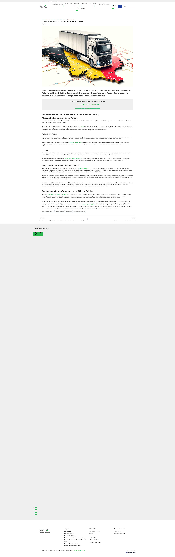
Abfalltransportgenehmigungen (79, 211)
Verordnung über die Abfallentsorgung (73, 158)
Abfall (65, 19)
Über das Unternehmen (104, 4)
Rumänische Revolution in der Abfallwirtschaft (124, 219)
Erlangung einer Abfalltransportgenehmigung (58, 194)
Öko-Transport (60, 19)
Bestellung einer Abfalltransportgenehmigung (74, 537)
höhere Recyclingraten (84, 168)
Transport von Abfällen (59, 211)
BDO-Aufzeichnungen (69, 533)
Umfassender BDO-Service (70, 535)
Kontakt (83, 8)
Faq (90, 535)
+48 (92, 104)
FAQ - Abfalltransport (95, 537)
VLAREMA (82, 126)
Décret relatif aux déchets (75, 142)
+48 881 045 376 (117, 531)
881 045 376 (96, 104)
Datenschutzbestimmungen (95, 542)
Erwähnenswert (71, 19)
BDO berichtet (67, 531)
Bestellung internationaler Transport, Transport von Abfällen (75, 540)
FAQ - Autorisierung (94, 539)
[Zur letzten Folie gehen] (35, 234)
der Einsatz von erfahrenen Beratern (91, 204)
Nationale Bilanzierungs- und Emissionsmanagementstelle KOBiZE (72, 544)
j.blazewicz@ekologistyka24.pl (83, 108)
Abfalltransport (69, 211)
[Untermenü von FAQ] (77, 10)
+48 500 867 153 (95, 108)
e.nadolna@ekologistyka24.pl (83, 104)
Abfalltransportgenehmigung (47, 211)
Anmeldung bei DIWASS (57, 4)
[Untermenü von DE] (113, 8)
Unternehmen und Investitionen (49, 19)
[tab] (36, 507)
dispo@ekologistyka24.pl (119, 533)
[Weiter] (40, 234)
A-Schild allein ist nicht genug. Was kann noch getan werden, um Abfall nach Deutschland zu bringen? (62, 219)
